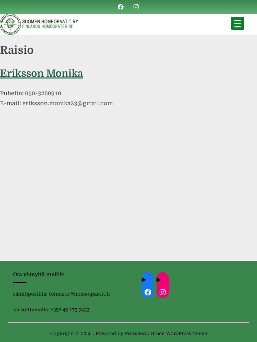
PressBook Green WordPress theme (166, 333)
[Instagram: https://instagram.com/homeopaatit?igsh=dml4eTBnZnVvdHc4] (163, 292)
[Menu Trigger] (237, 23)
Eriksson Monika (41, 73)
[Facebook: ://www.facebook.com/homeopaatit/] (148, 292)
